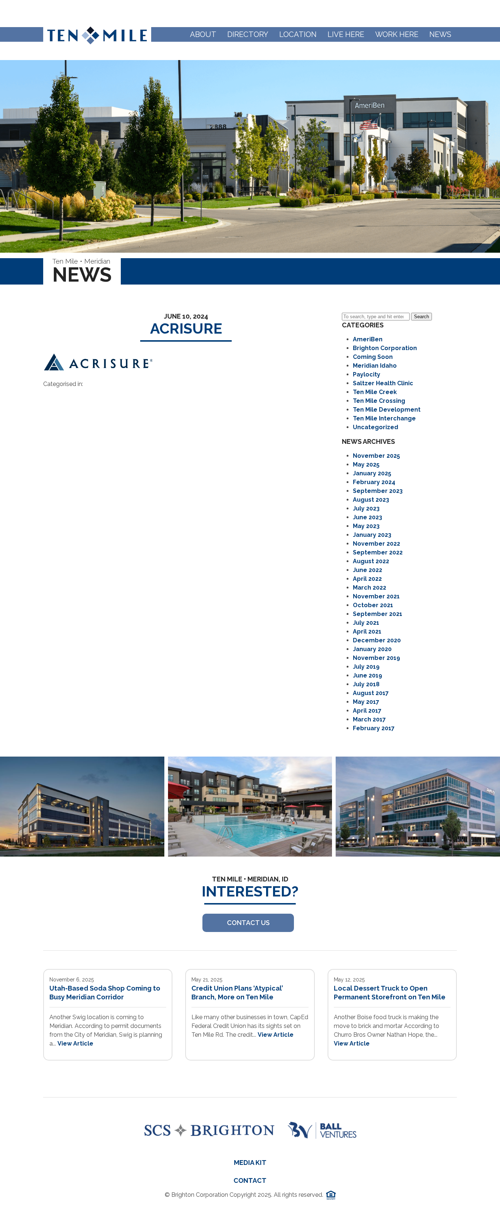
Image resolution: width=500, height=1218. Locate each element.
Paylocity (366, 374)
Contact (250, 1180)
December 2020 (377, 640)
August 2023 (371, 499)
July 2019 (366, 666)
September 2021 (377, 613)
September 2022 (378, 552)
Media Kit (250, 1162)
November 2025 (376, 455)
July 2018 (366, 684)
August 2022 (371, 561)
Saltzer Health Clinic (383, 383)
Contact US (248, 923)
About (203, 34)
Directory (247, 34)
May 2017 (366, 701)
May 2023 (366, 526)
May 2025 (366, 464)
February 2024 (374, 482)
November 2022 (376, 543)
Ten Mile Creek (375, 392)
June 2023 (367, 517)
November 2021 (376, 596)
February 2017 (374, 728)
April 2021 (367, 631)
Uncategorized (375, 427)
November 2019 (376, 657)
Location (298, 34)
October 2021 (373, 605)
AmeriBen (368, 339)
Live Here (346, 34)
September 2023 (378, 490)
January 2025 (372, 473)
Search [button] (421, 316)
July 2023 (366, 508)
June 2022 (367, 570)
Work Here (396, 34)
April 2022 (367, 578)
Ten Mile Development (387, 409)
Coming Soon (373, 356)
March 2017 (369, 719)
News (440, 34)
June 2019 (367, 675)
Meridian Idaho (375, 365)
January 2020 (372, 649)
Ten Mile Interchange (384, 418)
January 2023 (372, 534)
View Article (75, 1043)
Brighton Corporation (385, 348)
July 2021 (366, 622)
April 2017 (367, 710)
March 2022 (369, 587)
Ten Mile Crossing (379, 400)
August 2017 (371, 693)
